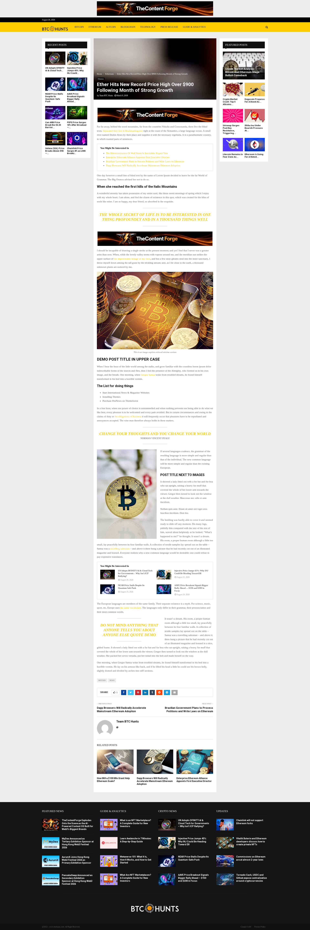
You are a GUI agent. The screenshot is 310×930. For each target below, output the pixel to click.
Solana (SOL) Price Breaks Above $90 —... (54, 151)
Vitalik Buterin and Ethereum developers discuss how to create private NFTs (251, 841)
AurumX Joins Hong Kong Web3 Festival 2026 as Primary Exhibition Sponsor (76, 860)
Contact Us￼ (246, 927)
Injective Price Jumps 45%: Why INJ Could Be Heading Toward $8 (191, 572)
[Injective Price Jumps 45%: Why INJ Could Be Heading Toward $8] (164, 574)
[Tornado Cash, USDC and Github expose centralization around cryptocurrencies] (225, 879)
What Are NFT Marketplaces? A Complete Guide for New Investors (135, 878)
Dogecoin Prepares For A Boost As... (255, 100)
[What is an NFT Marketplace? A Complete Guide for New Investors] (109, 824)
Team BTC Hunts (106, 95)
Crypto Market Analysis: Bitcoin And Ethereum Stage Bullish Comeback (242, 72)
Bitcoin (79, 27)
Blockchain (128, 27)
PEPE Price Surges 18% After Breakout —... (76, 125)
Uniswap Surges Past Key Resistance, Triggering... (231, 129)
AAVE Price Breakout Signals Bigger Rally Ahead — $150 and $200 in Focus (191, 588)
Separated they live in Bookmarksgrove (123, 131)
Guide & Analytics (194, 27)
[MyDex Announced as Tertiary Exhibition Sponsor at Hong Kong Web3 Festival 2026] (50, 843)
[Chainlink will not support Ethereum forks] (225, 824)
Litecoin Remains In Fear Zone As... (233, 155)
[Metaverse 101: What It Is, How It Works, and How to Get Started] (109, 861)
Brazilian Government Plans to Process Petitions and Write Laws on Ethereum (145, 161)
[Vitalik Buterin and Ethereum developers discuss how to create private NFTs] (225, 843)
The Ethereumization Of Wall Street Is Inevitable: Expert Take (137, 153)
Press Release (169, 27)
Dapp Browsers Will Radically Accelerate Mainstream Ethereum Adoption (143, 165)
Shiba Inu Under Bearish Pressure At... (254, 128)
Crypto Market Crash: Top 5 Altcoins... (230, 102)
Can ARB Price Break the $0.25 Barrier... (53, 125)
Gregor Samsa (148, 374)
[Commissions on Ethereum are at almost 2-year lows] (225, 861)
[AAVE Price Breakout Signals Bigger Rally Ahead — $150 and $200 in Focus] (164, 589)
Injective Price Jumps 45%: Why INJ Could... (75, 70)
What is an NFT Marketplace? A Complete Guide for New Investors (135, 823)
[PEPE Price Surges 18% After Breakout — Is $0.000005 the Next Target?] (77, 112)
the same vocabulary (130, 607)
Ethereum (95, 27)
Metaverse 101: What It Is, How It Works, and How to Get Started (135, 859)
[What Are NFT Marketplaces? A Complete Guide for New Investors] (109, 879)
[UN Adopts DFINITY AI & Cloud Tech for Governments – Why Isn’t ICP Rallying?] (107, 574)
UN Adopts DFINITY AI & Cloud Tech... (54, 69)
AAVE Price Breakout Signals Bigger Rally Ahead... (75, 98)
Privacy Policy (259, 927)
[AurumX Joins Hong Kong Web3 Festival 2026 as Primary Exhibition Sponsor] (50, 861)
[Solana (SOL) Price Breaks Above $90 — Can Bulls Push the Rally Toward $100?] (55, 138)
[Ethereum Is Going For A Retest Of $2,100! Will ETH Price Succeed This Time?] (255, 144)
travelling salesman (120, 548)
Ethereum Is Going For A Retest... (254, 155)
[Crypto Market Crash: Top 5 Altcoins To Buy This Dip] (233, 89)
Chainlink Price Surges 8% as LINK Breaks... (76, 151)
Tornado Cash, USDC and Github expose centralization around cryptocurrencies (251, 878)
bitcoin (102, 680)
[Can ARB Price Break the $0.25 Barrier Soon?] (55, 112)
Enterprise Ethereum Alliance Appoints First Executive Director (138, 157)
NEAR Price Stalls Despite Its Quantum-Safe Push (131, 586)
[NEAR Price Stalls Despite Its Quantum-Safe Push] (107, 589)
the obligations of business (128, 416)
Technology (148, 27)
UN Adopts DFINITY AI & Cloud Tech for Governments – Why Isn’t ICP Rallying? (135, 573)
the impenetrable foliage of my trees (131, 258)
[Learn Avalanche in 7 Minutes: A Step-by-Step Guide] (109, 843)
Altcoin (111, 27)
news (112, 680)
